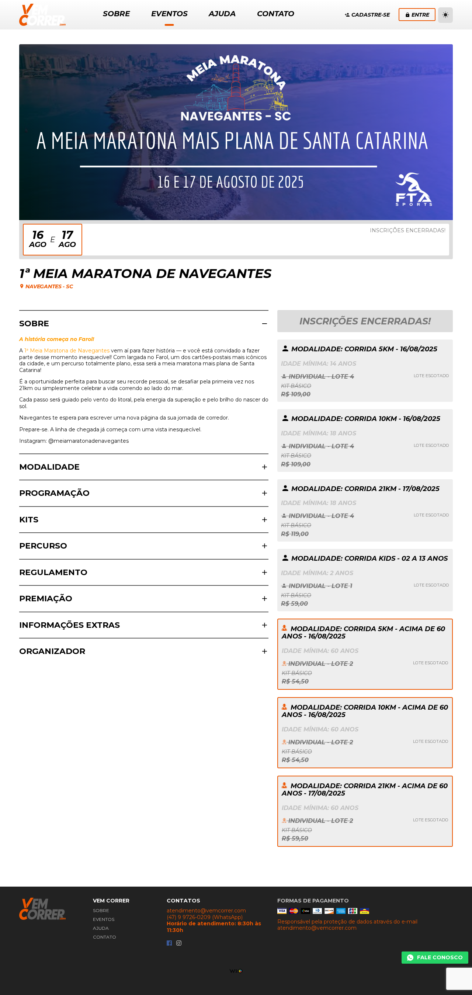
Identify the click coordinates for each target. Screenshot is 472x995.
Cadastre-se (370, 14)
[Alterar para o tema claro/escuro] (445, 15)
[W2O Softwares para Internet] (236, 970)
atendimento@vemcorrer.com (206, 911)
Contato (104, 937)
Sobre (101, 910)
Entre (420, 14)
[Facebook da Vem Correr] (169, 943)
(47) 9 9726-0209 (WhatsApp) (205, 917)
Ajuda (101, 928)
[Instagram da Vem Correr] (178, 943)
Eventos (103, 919)
